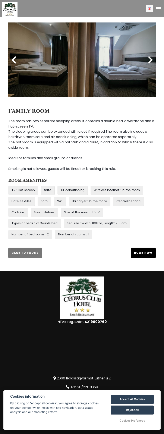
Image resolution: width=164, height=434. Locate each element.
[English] (149, 8)
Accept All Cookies (132, 399)
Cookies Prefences (132, 420)
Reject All (132, 410)
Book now (143, 253)
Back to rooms (25, 253)
